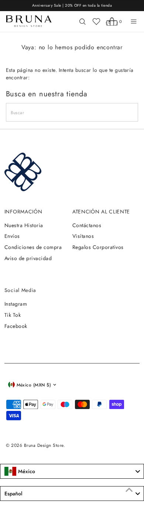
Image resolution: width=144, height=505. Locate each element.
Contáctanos (86, 225)
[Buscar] (82, 21)
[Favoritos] (96, 21)
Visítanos (83, 236)
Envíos (12, 236)
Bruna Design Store (44, 445)
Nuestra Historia (23, 225)
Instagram (15, 304)
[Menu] (133, 21)
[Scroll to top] (129, 490)
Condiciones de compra (33, 247)
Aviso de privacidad (28, 258)
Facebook (15, 326)
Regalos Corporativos (98, 247)
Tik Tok (12, 315)
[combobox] (72, 471)
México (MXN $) (34, 385)
